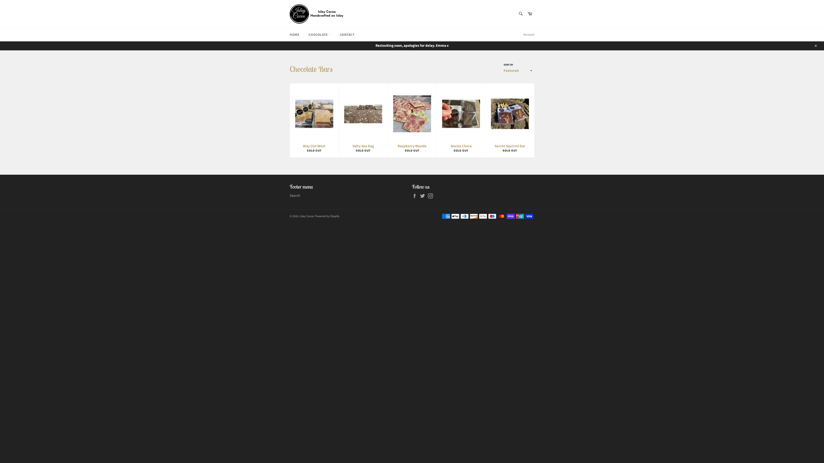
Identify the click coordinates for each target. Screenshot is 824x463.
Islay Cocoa (307, 216)
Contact (347, 34)
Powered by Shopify (327, 216)
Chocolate (319, 34)
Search (295, 195)
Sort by (508, 65)
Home (294, 34)
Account (528, 34)
